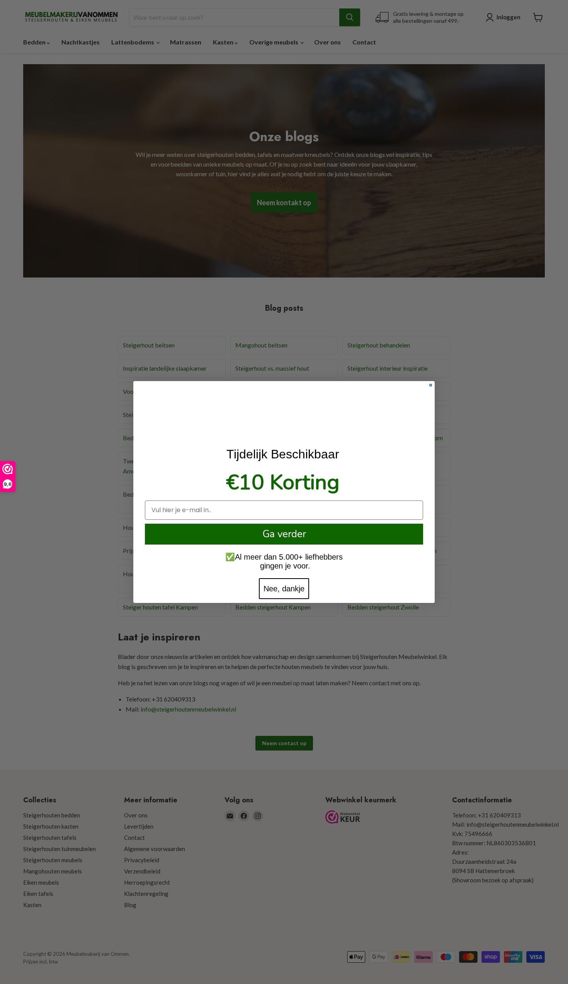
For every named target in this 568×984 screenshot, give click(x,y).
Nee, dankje (284, 588)
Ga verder (284, 534)
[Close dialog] (431, 385)
